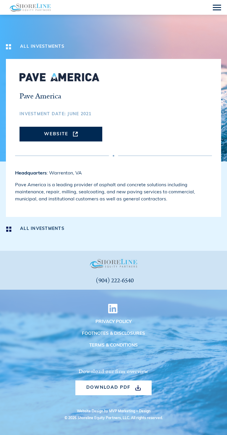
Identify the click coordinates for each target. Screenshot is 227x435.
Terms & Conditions (113, 345)
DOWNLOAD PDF (108, 387)
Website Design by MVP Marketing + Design (113, 411)
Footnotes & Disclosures (113, 334)
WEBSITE (56, 134)
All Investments (42, 47)
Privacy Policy (113, 322)
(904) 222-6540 (115, 280)
